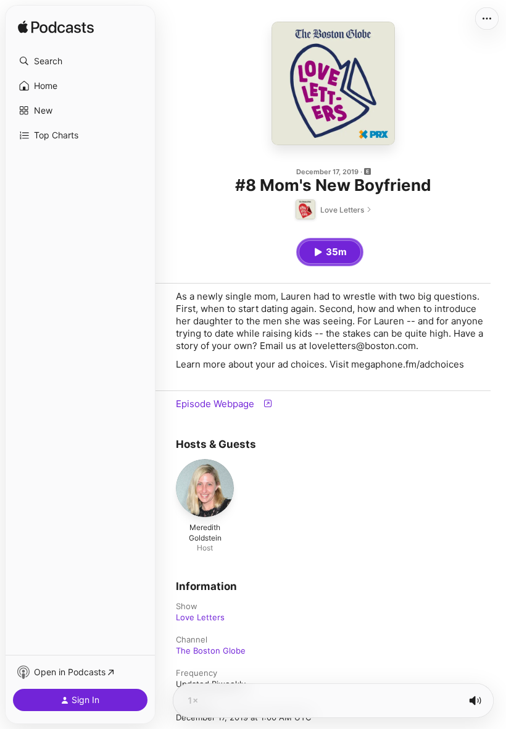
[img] (56, 28)
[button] (80, 61)
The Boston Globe (211, 650)
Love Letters (200, 617)
